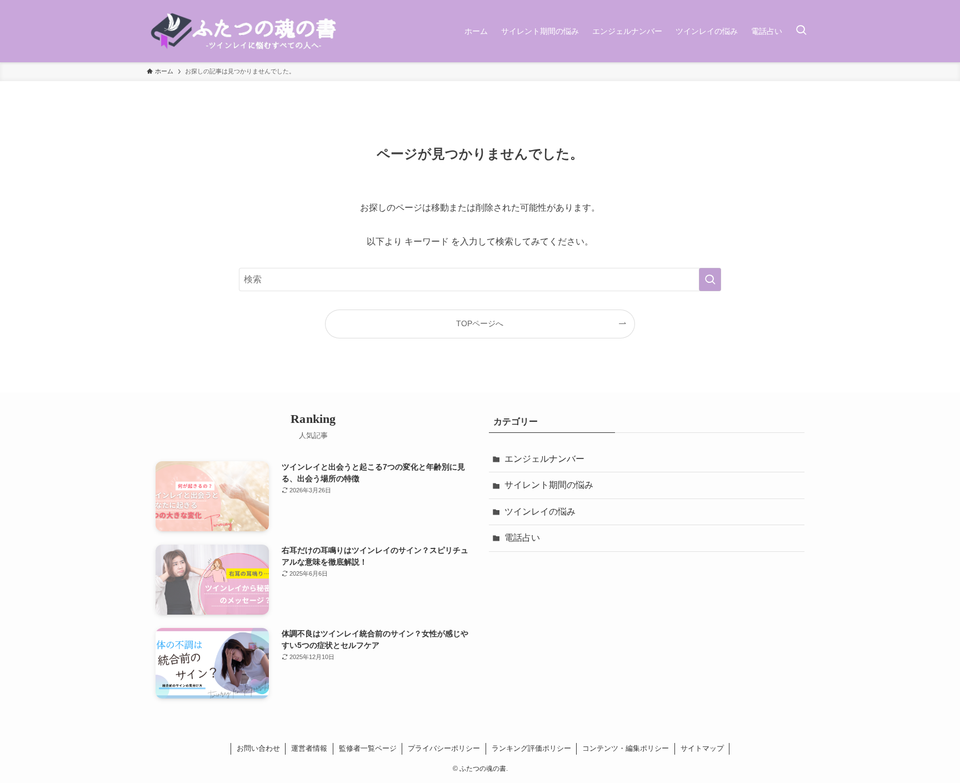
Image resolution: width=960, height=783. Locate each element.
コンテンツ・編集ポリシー (625, 748)
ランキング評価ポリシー (531, 748)
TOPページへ (479, 323)
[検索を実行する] (710, 279)
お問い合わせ (258, 748)
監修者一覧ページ (368, 748)
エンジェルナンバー (544, 458)
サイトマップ (702, 748)
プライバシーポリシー (444, 748)
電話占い (522, 537)
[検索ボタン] (801, 31)
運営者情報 (309, 748)
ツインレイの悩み (540, 511)
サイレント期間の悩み (548, 485)
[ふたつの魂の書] (245, 31)
